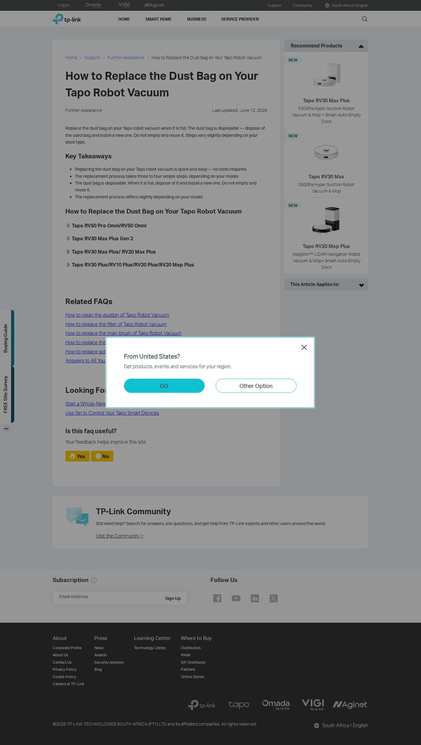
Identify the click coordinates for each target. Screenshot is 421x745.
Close (304, 347)
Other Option (255, 385)
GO (164, 385)
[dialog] (210, 372)
